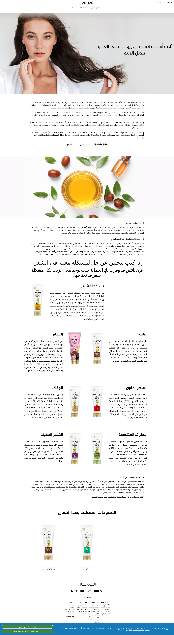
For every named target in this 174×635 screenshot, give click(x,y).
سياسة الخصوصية (62, 628)
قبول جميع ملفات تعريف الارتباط (27, 627)
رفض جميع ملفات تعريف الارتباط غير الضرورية (27, 631)
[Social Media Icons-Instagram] (77, 592)
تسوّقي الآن (50, 569)
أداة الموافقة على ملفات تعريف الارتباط (137, 630)
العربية (165, 2)
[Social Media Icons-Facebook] (72, 592)
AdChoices (85, 597)
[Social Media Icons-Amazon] (95, 592)
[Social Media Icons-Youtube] (83, 592)
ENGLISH (170, 2)
